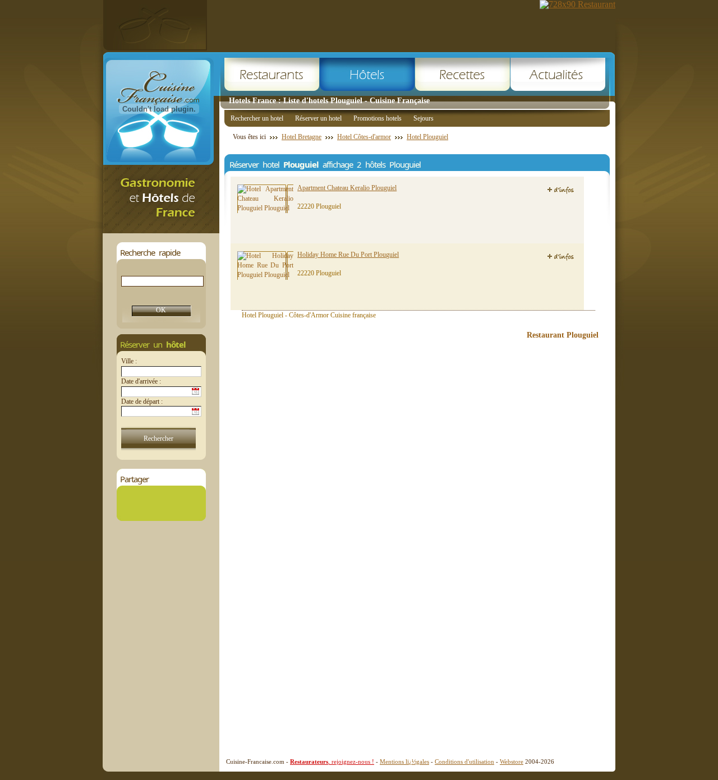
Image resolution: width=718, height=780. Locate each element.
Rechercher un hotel (257, 118)
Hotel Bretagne (301, 137)
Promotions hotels (377, 118)
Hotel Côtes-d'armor (364, 137)
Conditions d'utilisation (464, 761)
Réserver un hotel (318, 118)
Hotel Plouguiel (427, 137)
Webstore (511, 761)
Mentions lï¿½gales (404, 761)
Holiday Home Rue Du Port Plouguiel (348, 255)
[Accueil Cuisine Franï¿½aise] (161, 230)
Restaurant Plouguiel (563, 335)
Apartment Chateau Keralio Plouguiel (347, 188)
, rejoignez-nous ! (332, 761)
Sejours (423, 118)
